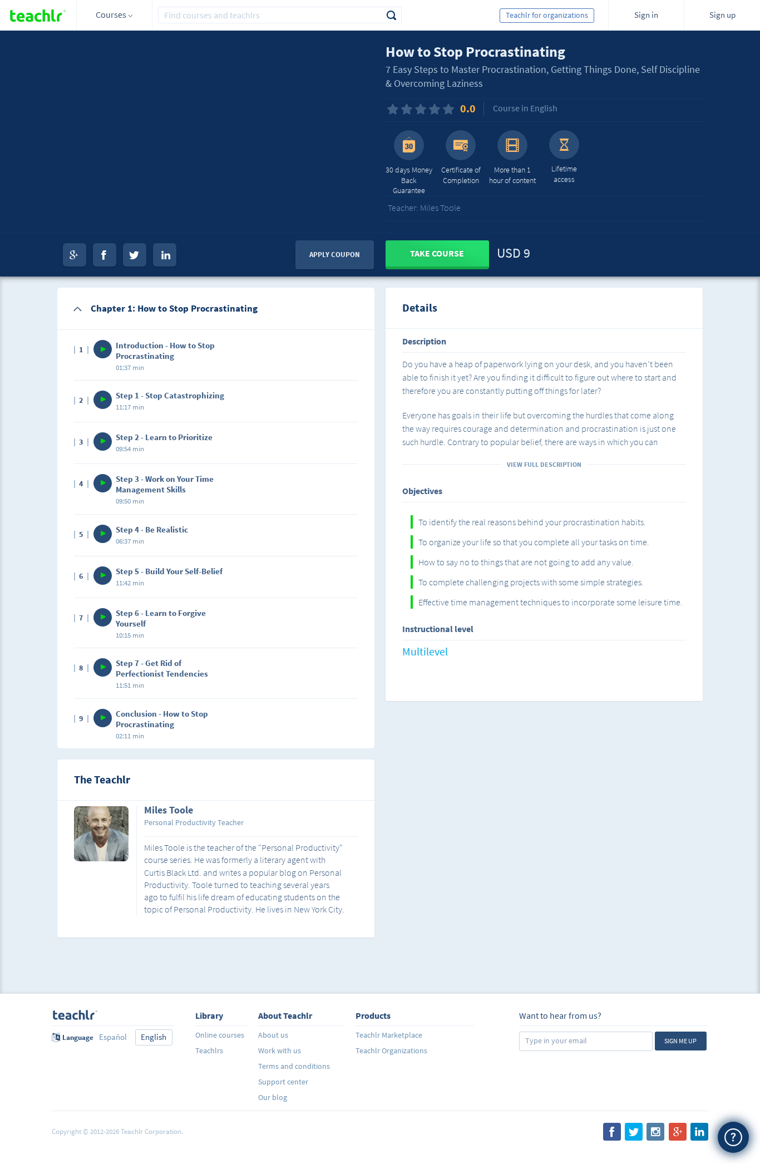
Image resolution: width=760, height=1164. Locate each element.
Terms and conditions (294, 1066)
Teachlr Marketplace (389, 1035)
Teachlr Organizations (391, 1050)
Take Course (437, 253)
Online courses (219, 1035)
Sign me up (680, 1041)
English (153, 1037)
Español (113, 1037)
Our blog (272, 1097)
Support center (283, 1082)
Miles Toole (168, 810)
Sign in (646, 14)
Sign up (722, 14)
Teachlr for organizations (547, 15)
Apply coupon (334, 254)
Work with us (279, 1050)
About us (273, 1035)
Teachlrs (209, 1050)
